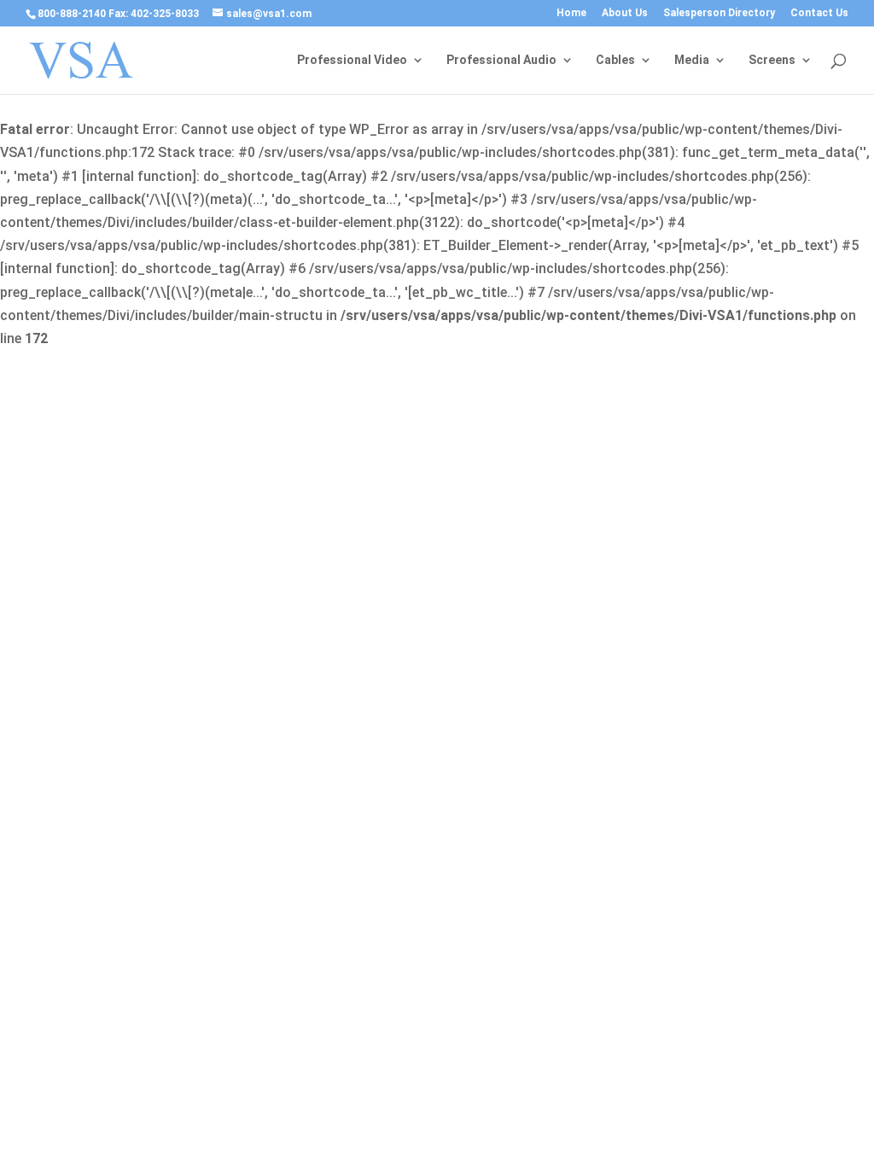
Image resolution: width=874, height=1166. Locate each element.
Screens (772, 60)
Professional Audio (501, 60)
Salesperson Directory (719, 13)
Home (571, 13)
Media (691, 60)
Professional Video (352, 60)
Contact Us (819, 13)
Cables (615, 60)
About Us (625, 13)
